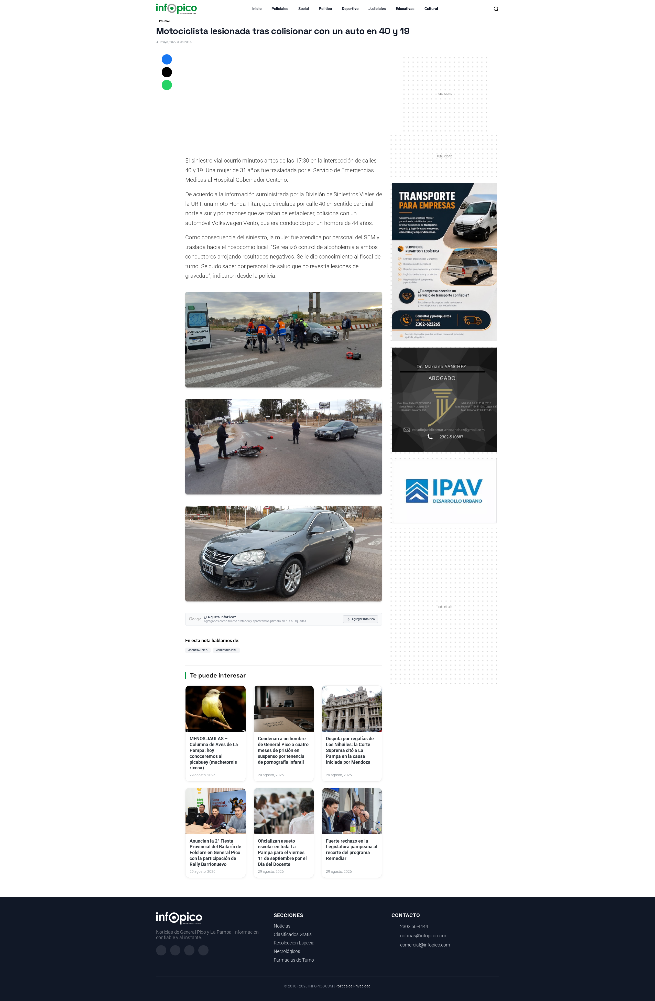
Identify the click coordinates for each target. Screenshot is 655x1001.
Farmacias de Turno (294, 960)
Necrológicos (287, 951)
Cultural (431, 8)
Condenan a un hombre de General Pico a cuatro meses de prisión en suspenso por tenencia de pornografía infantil (283, 750)
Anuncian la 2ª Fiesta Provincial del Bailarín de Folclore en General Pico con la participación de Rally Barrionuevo (215, 852)
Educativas (405, 8)
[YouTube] (203, 950)
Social (303, 8)
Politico (325, 8)
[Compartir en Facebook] (167, 59)
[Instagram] (175, 950)
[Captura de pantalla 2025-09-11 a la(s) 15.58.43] (444, 399)
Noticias (282, 926)
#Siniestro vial (226, 650)
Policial (164, 21)
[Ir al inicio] (176, 9)
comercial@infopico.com (425, 945)
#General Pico (198, 650)
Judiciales (377, 8)
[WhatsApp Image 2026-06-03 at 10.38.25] (444, 262)
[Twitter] (189, 950)
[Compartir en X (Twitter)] (167, 72)
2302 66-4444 (414, 926)
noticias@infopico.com (423, 935)
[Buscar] (496, 9)
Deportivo (350, 8)
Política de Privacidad (352, 986)
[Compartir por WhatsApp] (167, 85)
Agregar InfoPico (363, 619)
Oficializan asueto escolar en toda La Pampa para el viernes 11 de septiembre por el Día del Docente (282, 852)
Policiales (279, 8)
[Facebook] (161, 950)
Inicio (256, 8)
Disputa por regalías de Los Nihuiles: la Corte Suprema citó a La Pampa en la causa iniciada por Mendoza (350, 750)
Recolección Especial (294, 942)
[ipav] (444, 490)
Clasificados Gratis (293, 934)
